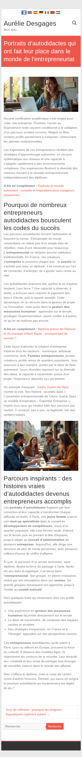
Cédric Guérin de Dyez (53, 387)
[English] (30, 12)
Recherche (54, 726)
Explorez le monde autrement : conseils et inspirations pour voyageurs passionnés (39, 190)
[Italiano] (47, 12)
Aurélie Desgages (30, 23)
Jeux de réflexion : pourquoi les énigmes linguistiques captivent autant (34, 712)
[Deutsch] (41, 12)
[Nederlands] (58, 12)
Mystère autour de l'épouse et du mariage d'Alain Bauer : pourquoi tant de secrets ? (40, 333)
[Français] (24, 12)
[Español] (35, 12)
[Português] (52, 12)
